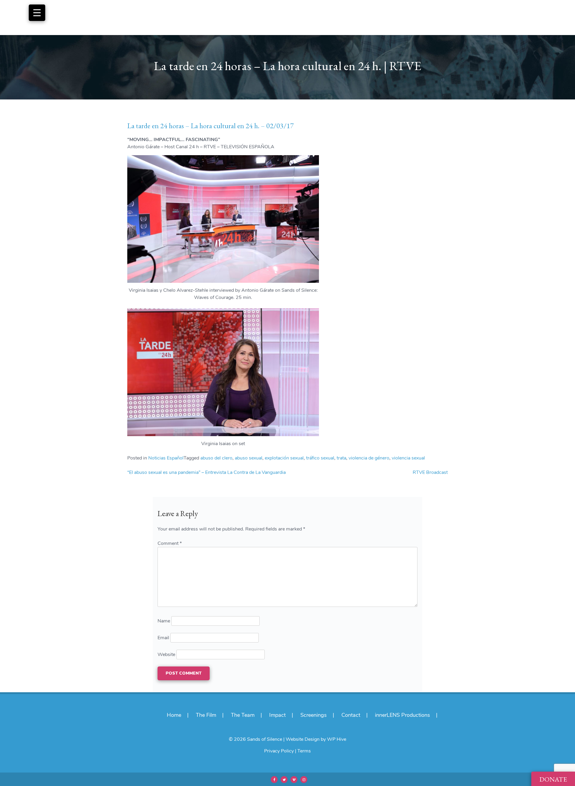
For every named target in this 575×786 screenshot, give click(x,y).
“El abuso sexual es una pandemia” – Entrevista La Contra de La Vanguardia (206, 472)
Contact (350, 715)
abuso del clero (216, 458)
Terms (304, 751)
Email (163, 637)
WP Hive (336, 739)
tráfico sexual (320, 458)
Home (174, 715)
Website (166, 654)
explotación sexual (284, 458)
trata (341, 458)
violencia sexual (408, 458)
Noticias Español (166, 458)
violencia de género (369, 458)
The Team (243, 715)
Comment (170, 543)
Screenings (313, 715)
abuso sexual (248, 458)
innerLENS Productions (402, 715)
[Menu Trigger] (37, 12)
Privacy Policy (279, 751)
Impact (277, 715)
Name (164, 621)
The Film (206, 715)
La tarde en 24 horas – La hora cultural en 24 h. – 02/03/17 (210, 125)
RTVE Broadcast (430, 472)
